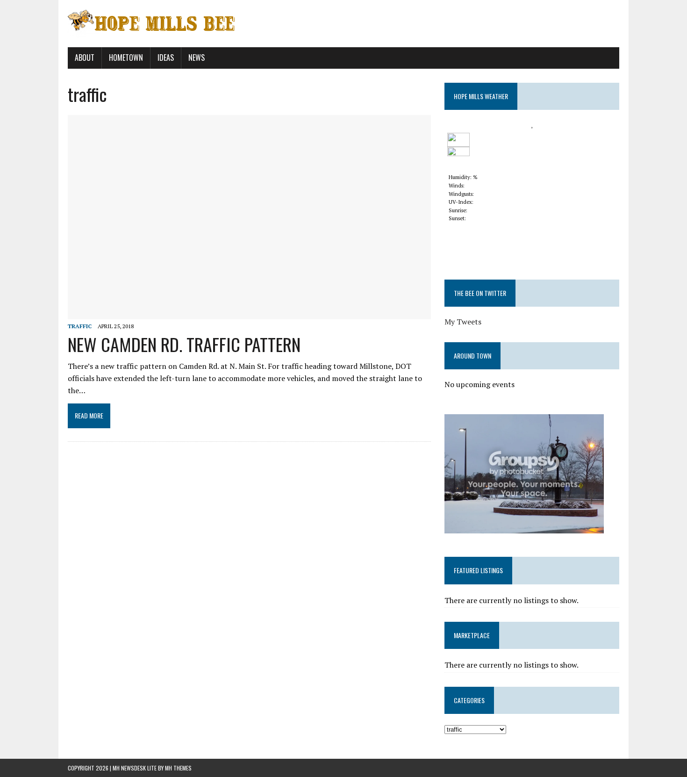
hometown (126, 57)
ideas (165, 57)
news (196, 57)
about (84, 57)
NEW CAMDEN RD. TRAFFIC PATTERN (184, 344)
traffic (80, 326)
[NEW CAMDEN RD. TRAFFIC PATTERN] (249, 313)
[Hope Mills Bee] (343, 23)
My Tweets (462, 322)
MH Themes (178, 768)
